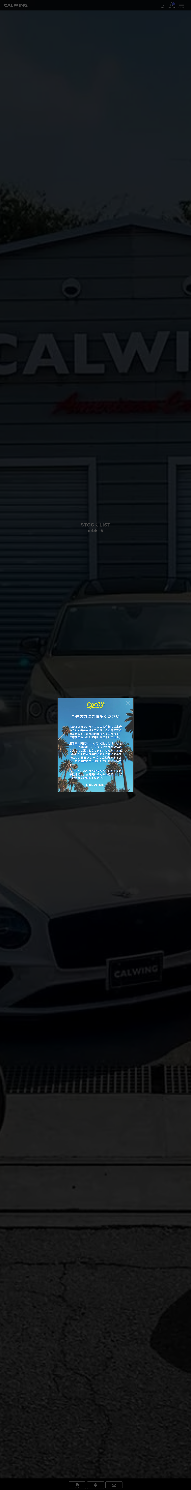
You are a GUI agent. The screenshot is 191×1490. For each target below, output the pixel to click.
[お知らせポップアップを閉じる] (128, 702)
